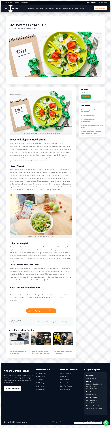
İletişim (82, 8)
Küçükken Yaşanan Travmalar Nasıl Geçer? (92, 126)
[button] (106, 423)
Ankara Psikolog (68, 8)
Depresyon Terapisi (66, 383)
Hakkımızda (39, 8)
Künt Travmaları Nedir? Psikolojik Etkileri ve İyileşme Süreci (91, 132)
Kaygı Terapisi (64, 379)
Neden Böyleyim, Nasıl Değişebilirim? (88, 120)
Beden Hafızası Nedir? (88, 115)
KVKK (100, 422)
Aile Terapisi (64, 376)
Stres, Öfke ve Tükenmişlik (16, 21)
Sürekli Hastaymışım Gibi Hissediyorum (88, 110)
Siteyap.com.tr (56, 422)
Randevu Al (85, 96)
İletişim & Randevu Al (13, 388)
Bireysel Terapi (40, 376)
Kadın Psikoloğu (65, 389)
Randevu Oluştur (100, 8)
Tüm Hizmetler (40, 389)
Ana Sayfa (31, 8)
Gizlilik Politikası (92, 422)
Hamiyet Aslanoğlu (33, 295)
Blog (76, 8)
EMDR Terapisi (41, 383)
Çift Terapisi (39, 379)
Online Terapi (40, 386)
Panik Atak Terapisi (66, 386)
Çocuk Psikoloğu (65, 373)
